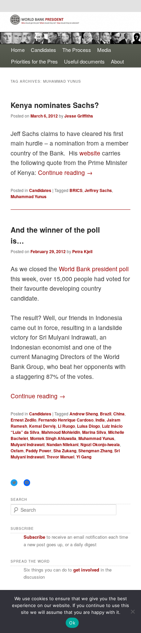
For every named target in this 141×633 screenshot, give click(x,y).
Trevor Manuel (60, 457)
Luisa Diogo (88, 426)
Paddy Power (38, 451)
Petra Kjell (82, 251)
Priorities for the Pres (34, 61)
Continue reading (65, 172)
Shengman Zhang (95, 451)
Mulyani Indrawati (27, 444)
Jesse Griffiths (78, 116)
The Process (76, 49)
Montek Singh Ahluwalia (53, 438)
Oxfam (17, 451)
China (119, 414)
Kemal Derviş (42, 426)
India (100, 420)
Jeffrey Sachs (98, 190)
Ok (72, 622)
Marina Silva (94, 432)
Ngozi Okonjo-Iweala (100, 444)
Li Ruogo (66, 426)
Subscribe (34, 537)
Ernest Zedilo (23, 420)
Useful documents (84, 61)
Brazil (105, 414)
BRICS (75, 190)
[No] (132, 611)
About (117, 61)
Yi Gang (83, 457)
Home (18, 49)
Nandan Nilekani (62, 444)
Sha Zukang (64, 451)
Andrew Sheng (83, 414)
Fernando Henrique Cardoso (65, 420)
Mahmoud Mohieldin (60, 432)
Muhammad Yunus (29, 196)
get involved (86, 569)
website (90, 153)
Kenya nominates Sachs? (55, 105)
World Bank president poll (94, 268)
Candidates (43, 49)
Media (104, 49)
